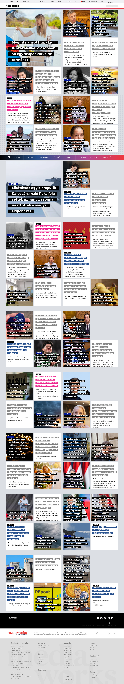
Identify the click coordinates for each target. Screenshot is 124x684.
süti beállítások (98, 623)
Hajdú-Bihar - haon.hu (17, 663)
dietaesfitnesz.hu (69, 663)
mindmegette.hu (68, 659)
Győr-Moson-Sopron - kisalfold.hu (21, 661)
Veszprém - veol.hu (43, 645)
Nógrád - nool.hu (16, 672)
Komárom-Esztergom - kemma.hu (21, 670)
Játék (102, 1)
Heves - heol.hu (15, 665)
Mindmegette (26, 1)
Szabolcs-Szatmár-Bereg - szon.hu (21, 676)
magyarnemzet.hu (42, 657)
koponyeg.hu (94, 661)
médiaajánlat (113, 623)
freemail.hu (93, 659)
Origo (11, 1)
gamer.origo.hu (68, 652)
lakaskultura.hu (68, 650)
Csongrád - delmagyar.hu (18, 654)
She (76, 1)
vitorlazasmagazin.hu (70, 665)
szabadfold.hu (41, 659)
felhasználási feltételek (88, 623)
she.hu (92, 649)
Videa (35, 1)
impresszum (106, 623)
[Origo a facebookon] (98, 618)
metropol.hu (93, 645)
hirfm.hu (92, 677)
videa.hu (92, 663)
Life (18, 1)
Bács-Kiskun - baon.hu (17, 646)
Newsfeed (42, 1)
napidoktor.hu (68, 657)
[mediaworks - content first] (17, 633)
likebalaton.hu (68, 654)
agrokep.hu (40, 675)
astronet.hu (67, 646)
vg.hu (39, 672)
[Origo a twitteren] (101, 618)
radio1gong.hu (94, 675)
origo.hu (39, 663)
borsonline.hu (68, 679)
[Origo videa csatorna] (109, 618)
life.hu (92, 647)
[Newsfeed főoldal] (12, 618)
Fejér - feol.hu (15, 659)
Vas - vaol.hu (41, 643)
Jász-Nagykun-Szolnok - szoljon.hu (21, 667)
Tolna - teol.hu (15, 678)
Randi (83, 1)
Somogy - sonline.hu (17, 674)
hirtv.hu (39, 661)
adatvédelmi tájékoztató (75, 623)
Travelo (60, 1)
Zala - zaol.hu (41, 647)
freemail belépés (112, 6)
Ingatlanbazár (93, 1)
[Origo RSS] (112, 618)
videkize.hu (67, 667)
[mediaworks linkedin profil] (114, 633)
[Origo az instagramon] (105, 618)
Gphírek (69, 1)
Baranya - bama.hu (16, 648)
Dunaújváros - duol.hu (17, 657)
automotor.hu (67, 648)
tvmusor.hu (67, 670)
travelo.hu (67, 661)
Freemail (52, 1)
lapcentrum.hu (94, 665)
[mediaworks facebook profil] (110, 633)
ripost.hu (92, 643)
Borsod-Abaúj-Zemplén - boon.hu (20, 652)
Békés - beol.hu (15, 650)
